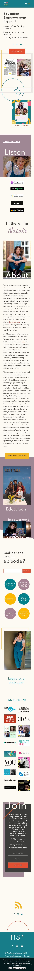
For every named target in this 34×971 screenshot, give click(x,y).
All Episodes (17, 51)
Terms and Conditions (13, 956)
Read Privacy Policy (19, 968)
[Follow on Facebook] (13, 44)
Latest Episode (21, 125)
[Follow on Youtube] (20, 44)
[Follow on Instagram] (17, 44)
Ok (10, 968)
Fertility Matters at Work (15, 38)
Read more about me (17, 455)
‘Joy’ (23, 342)
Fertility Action (14, 322)
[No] (32, 964)
